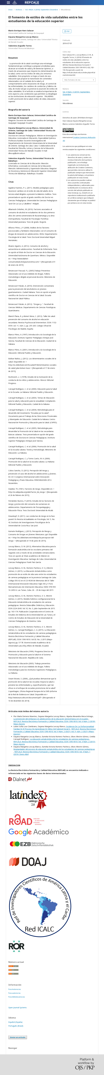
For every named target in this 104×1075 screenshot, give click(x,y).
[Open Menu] (8, 2)
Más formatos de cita (72, 80)
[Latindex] (28, 810)
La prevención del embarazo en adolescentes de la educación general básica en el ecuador (51, 719)
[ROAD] (27, 825)
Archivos (19, 9)
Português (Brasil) (15, 1026)
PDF (68, 31)
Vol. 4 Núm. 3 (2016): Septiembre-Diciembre (41, 9)
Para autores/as (14, 993)
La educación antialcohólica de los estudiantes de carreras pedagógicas (60, 739)
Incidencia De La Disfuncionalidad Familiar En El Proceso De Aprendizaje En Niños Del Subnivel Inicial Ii (53, 727)
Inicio (10, 9)
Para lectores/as (14, 989)
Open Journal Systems (17, 1007)
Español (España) (15, 1022)
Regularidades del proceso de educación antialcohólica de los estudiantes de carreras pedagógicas (54, 749)
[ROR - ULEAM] (16, 951)
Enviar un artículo (17, 1037)
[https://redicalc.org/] (40, 937)
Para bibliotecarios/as (16, 997)
